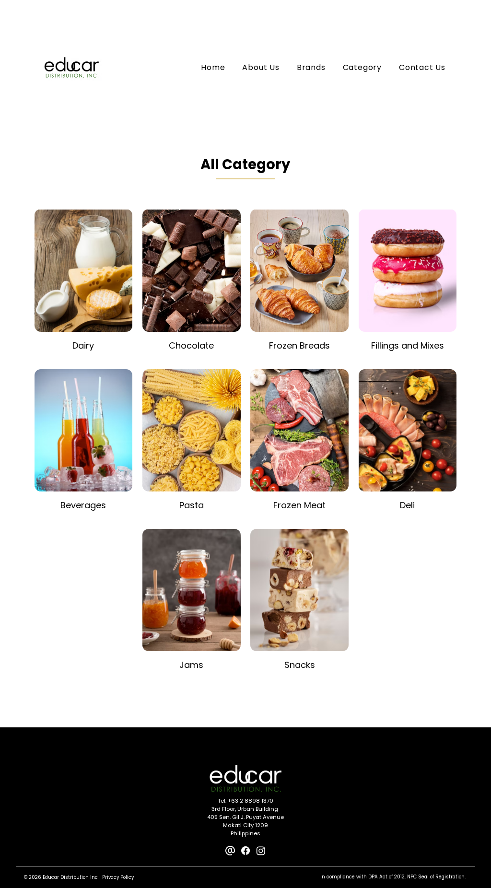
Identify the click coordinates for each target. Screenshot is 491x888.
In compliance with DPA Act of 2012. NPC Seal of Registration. (393, 877)
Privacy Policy (118, 877)
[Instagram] (261, 850)
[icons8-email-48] (230, 850)
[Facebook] (245, 850)
